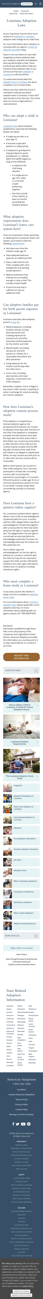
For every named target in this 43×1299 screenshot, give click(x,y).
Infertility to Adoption (23, 902)
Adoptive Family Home (21, 1178)
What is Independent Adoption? (21, 1242)
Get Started (27, 4)
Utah (30, 1041)
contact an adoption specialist (20, 48)
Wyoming (32, 1063)
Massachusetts (21, 1012)
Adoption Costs (20, 870)
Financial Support (21, 1162)
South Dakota (31, 1030)
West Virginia (31, 1055)
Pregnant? (18, 785)
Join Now (17, 860)
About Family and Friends (21, 1165)
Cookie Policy (22, 1109)
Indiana (9, 1053)
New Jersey (19, 1044)
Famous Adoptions (21, 1249)
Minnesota (21, 1019)
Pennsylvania (33, 1015)
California (10, 1019)
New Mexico (20, 1050)
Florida (9, 1037)
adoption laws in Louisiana (15, 82)
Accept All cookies (21, 1291)
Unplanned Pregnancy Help (21, 1155)
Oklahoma (32, 1009)
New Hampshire (21, 1039)
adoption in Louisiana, (25, 36)
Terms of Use (22, 1099)
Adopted (21, 1222)
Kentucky (9, 1062)
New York (21, 1054)
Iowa (8, 1056)
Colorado (9, 1022)
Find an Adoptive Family (22, 1152)
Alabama (9, 1006)
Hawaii (9, 1043)
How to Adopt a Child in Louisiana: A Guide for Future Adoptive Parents (19, 707)
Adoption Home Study (21, 1192)
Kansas (9, 1059)
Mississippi (21, 1022)
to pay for (15, 322)
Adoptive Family (26, 14)
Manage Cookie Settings (21, 1114)
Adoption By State (21, 1225)
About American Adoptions (21, 1232)
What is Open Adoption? (24, 913)
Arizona (9, 1012)
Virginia (31, 1048)
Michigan (20, 1015)
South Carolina (32, 1025)
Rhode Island (31, 1020)
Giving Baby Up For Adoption (21, 1148)
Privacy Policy (21, 1104)
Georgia (9, 1040)
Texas (31, 1038)
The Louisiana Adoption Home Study (19, 777)
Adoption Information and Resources (21, 1213)
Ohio (30, 1006)
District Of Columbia (10, 1032)
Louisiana (10, 1065)
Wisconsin (32, 1059)
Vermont (32, 1045)
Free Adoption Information (25, 838)
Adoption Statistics (21, 1246)
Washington (33, 1051)
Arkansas (9, 1015)
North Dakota (20, 1064)
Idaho (8, 1046)
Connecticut (10, 1025)
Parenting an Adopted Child (21, 1228)
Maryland (21, 1009)
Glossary (21, 1252)
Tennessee (32, 1035)
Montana (20, 1028)
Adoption (17, 828)
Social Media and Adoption (21, 1256)
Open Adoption (21, 1169)
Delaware (10, 1028)
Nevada (20, 1034)
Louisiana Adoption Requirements (20, 743)
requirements (18, 243)
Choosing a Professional (23, 892)
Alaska (8, 1009)
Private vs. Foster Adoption (21, 1239)
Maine (19, 1006)
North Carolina (20, 1058)
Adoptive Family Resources (25, 923)
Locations (21, 1089)
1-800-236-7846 (21, 1084)
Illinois (8, 1049)
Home (15, 11)
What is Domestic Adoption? (25, 881)
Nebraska (21, 1031)
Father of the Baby (21, 1159)
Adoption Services (22, 1235)
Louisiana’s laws (10, 126)
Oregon (31, 1012)
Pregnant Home (21, 1145)
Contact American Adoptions (21, 1094)
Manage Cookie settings (21, 1295)
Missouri (20, 1025)
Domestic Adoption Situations (26, 849)
